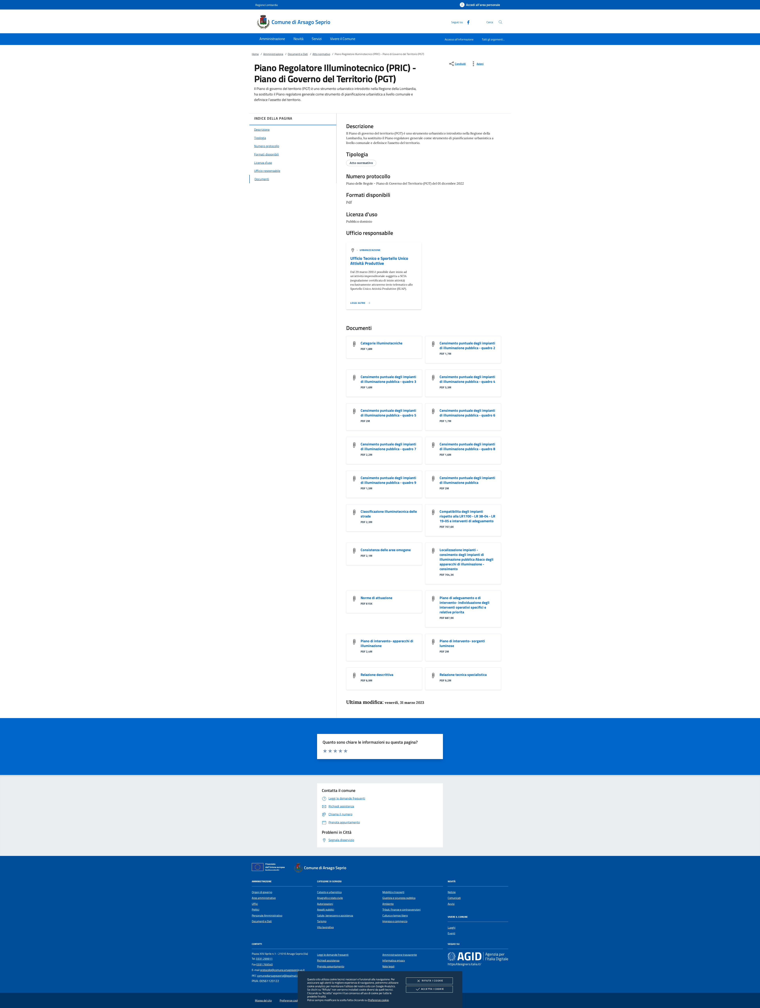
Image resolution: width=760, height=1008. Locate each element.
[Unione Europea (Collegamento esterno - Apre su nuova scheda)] (269, 867)
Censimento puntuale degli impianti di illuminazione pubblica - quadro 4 (467, 379)
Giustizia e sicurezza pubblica (398, 898)
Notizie (452, 892)
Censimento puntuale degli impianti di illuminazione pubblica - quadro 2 (467, 345)
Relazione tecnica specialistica (463, 674)
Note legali (388, 966)
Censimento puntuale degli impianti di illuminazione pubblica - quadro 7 (388, 446)
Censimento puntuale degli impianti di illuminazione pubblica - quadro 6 (467, 413)
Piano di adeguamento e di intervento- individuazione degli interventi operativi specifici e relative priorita (464, 605)
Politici (255, 909)
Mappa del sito (263, 1000)
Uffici (255, 904)
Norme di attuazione (376, 597)
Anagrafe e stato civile (330, 898)
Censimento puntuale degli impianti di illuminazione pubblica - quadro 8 (467, 446)
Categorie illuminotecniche (381, 343)
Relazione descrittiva (377, 674)
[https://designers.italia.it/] (478, 956)
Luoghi (451, 927)
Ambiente (388, 904)
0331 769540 (264, 964)
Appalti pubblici (325, 909)
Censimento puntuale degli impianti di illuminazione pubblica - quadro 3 (388, 379)
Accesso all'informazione (459, 39)
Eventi (451, 933)
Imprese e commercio (394, 921)
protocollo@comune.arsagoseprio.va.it (282, 970)
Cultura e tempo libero (395, 915)
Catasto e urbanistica (329, 892)
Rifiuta (432, 980)
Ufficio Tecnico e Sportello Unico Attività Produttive (379, 260)
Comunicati (454, 898)
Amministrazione (273, 54)
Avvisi (451, 904)
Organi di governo (262, 892)
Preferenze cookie (378, 1000)
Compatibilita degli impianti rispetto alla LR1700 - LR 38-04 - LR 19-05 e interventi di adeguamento (467, 516)
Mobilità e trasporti (393, 892)
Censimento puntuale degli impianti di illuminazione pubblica (467, 480)
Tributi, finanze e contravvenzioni (401, 909)
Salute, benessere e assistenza (335, 915)
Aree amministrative (264, 898)
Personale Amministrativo (267, 915)
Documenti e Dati (298, 54)
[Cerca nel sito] (500, 22)
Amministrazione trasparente (399, 955)
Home (255, 54)
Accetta (432, 989)
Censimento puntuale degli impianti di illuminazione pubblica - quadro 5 (388, 413)
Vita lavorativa (325, 927)
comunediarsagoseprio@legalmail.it (278, 976)
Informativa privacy (393, 960)
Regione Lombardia (266, 5)
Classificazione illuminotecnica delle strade (389, 514)
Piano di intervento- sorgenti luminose (462, 643)
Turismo (321, 921)
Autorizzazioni (325, 904)
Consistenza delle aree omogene (386, 550)
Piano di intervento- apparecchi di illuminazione (387, 643)
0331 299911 (264, 959)
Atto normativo (321, 54)
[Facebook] (467, 22)
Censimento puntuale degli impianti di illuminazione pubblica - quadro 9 (388, 480)
